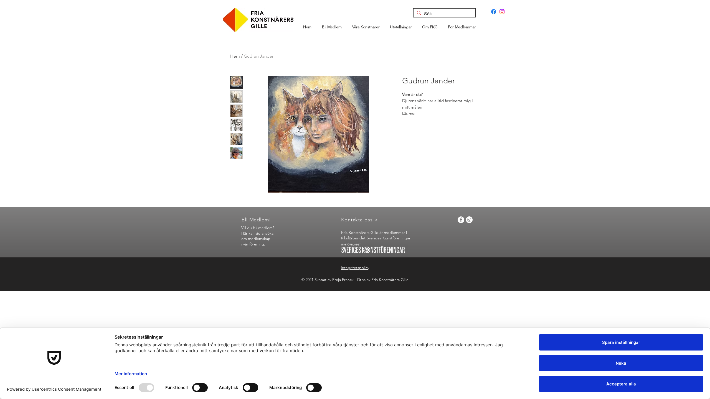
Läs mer (409, 113)
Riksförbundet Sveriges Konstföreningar (375, 238)
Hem (235, 56)
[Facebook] (493, 11)
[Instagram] (502, 11)
